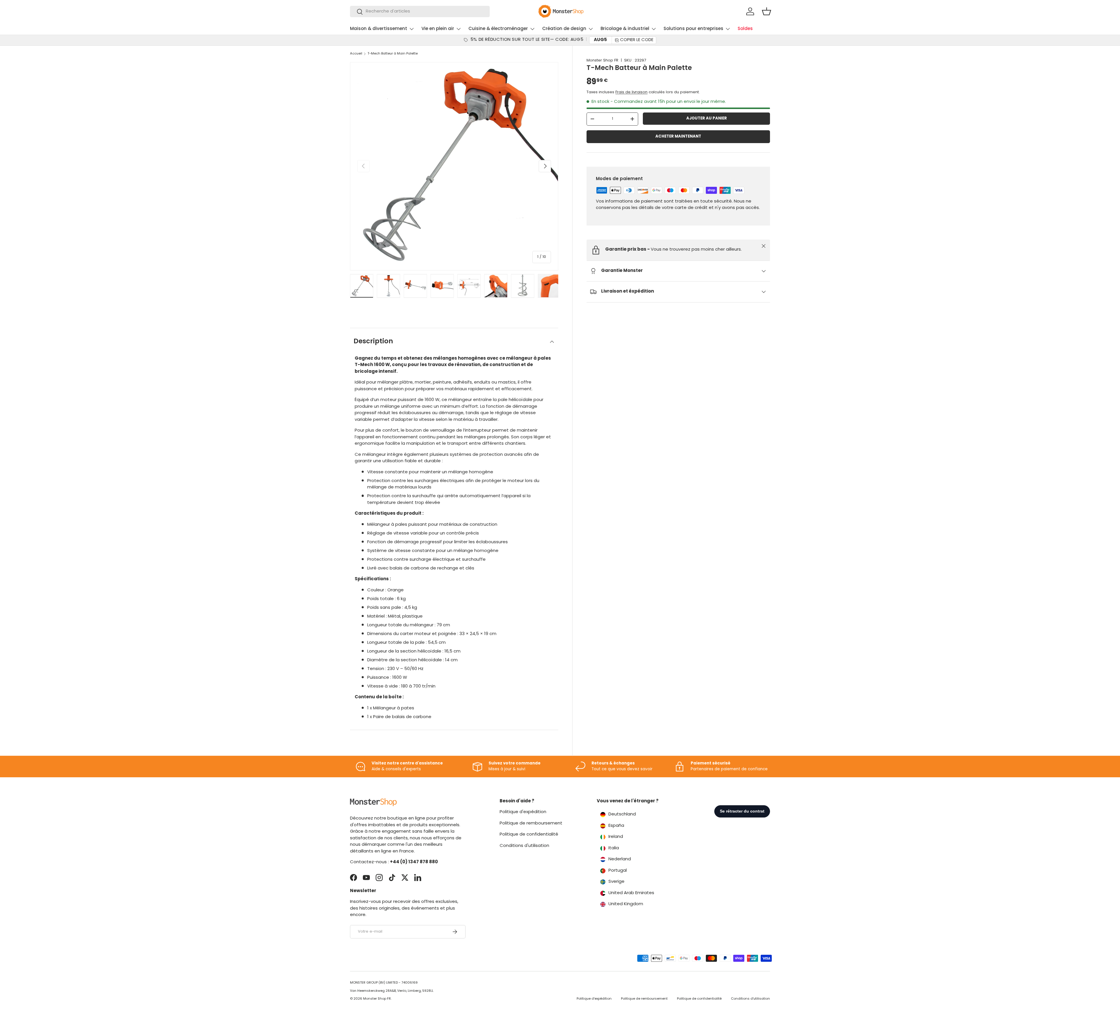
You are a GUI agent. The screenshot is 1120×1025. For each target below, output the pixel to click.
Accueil (356, 53)
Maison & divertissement (378, 29)
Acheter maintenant (678, 136)
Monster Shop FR (602, 60)
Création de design (564, 29)
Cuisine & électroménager (498, 29)
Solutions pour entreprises (693, 29)
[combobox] (420, 11)
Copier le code (636, 40)
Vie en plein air (437, 29)
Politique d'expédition (523, 812)
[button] (766, 11)
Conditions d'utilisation (524, 846)
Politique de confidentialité (529, 834)
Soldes (745, 29)
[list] (454, 166)
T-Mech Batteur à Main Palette (393, 53)
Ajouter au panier (706, 118)
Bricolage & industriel (625, 29)
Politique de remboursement (531, 823)
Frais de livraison (631, 92)
